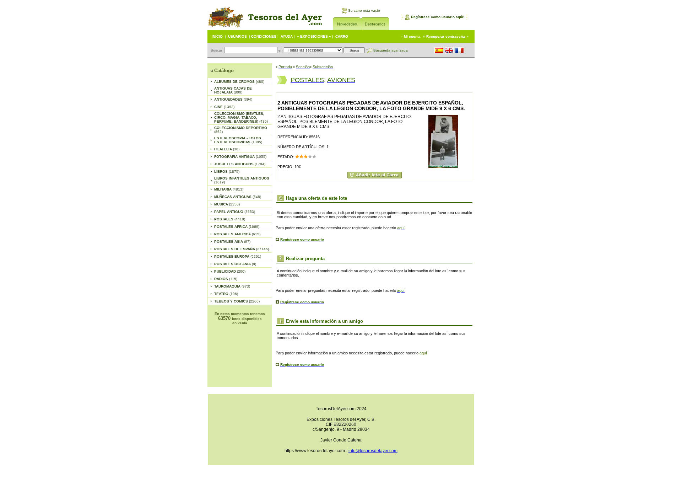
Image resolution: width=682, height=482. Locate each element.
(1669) (236, 227)
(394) (233, 99)
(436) (241, 117)
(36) (226, 149)
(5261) (237, 256)
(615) (237, 234)
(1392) (224, 107)
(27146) (241, 249)
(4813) (228, 189)
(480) (239, 82)
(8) (235, 264)
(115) (225, 279)
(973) (232, 286)
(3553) (234, 212)
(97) (232, 241)
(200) (229, 271)
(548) (237, 197)
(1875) (226, 171)
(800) (233, 90)
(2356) (227, 204)
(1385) (238, 140)
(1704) (239, 164)
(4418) (229, 219)
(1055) (240, 157)
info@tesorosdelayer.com (372, 450)
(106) (226, 294)
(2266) (237, 301)
